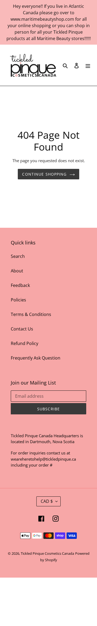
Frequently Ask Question (35, 358)
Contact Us (22, 329)
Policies (18, 300)
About (17, 271)
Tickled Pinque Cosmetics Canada (47, 553)
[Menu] (87, 65)
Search (18, 256)
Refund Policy (24, 343)
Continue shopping (44, 174)
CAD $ (47, 501)
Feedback (20, 285)
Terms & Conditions (31, 314)
